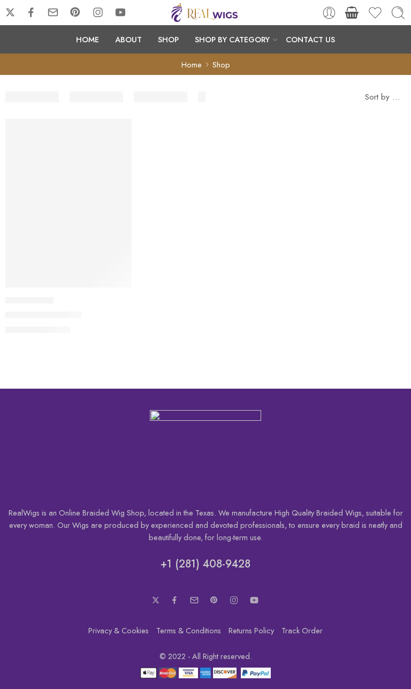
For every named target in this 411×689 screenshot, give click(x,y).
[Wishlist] (116, 133)
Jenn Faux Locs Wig (43, 315)
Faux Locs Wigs (29, 300)
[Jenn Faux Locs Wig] (68, 203)
